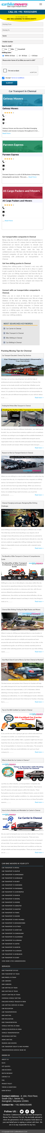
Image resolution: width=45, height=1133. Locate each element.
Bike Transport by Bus (10, 970)
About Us (5, 1059)
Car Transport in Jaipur (11, 944)
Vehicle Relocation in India (12, 1029)
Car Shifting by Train (10, 988)
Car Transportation (9, 1012)
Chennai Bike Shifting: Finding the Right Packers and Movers (21, 609)
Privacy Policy (7, 1083)
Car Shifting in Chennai (13, 342)
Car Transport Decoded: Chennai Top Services (16, 355)
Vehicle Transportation (10, 1033)
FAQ (3, 1080)
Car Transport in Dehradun (12, 954)
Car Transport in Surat (10, 957)
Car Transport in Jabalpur (12, 906)
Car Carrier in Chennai (13, 328)
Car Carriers (6, 981)
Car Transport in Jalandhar (12, 937)
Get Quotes (6, 1066)
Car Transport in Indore (11, 902)
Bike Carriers (7, 984)
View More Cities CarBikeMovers (14, 961)
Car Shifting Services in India (12, 1005)
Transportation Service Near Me (14, 1050)
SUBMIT (9, 83)
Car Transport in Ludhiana (12, 940)
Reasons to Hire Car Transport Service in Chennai (17, 453)
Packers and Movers (9, 1043)
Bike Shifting (6, 1015)
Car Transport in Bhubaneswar (13, 923)
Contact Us (6, 1077)
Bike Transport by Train (11, 974)
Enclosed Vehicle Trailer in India (14, 1001)
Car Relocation (7, 1008)
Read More (6, 133)
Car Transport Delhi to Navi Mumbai (15, 1046)
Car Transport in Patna (10, 868)
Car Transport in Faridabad (12, 888)
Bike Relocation (7, 1019)
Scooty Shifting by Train (11, 995)
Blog (3, 1063)
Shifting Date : (7, 53)
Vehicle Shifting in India (11, 1026)
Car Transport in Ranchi (11, 895)
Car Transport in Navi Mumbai (13, 919)
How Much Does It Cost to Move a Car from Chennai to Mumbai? (22, 660)
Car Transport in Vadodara (12, 885)
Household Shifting (9, 1036)
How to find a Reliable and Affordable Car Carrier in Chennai (21, 810)
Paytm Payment (7, 1073)
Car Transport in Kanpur (11, 947)
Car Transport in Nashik (11, 916)
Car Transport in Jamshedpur (13, 892)
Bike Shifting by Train (10, 991)
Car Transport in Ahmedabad (12, 874)
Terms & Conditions (17, 78)
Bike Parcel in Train (9, 977)
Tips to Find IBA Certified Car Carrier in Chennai (17, 710)
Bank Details (6, 1090)
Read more (39, 397)
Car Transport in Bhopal (11, 899)
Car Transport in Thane (10, 912)
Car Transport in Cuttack (11, 926)
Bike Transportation (9, 1022)
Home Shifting (7, 1039)
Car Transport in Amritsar (12, 930)
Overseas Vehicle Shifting (11, 998)
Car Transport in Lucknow (12, 951)
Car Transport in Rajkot (11, 881)
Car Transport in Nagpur (11, 909)
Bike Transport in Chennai (15, 333)
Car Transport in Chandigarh (13, 933)
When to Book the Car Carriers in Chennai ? (16, 760)
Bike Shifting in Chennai (14, 338)
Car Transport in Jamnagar (12, 878)
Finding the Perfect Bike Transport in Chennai (16, 405)
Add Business (6, 1070)
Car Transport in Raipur (11, 871)
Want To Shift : (7, 46)
